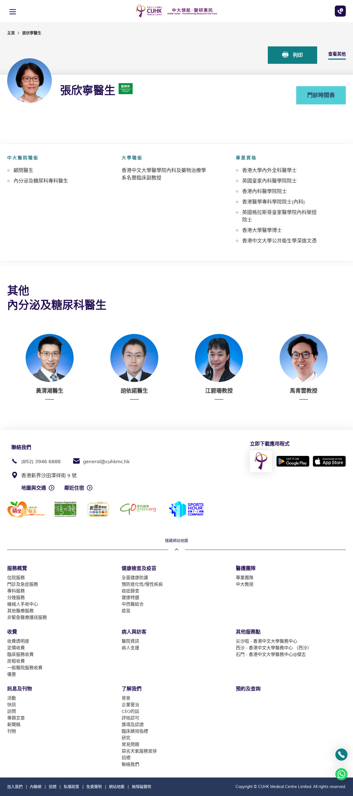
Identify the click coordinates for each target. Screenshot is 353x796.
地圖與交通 (33, 488)
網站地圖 (116, 786)
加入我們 (15, 786)
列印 (297, 55)
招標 (53, 786)
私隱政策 (71, 786)
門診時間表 (321, 95)
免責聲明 (94, 786)
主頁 (11, 32)
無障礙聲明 (141, 786)
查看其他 (337, 54)
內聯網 (35, 786)
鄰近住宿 (74, 488)
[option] (49, 367)
